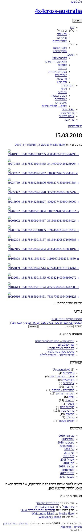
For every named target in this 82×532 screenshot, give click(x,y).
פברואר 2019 (66, 435)
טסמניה (62, 64)
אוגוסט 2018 (66, 445)
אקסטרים (61, 102)
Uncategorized (61, 369)
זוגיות (64, 88)
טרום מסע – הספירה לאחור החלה (54, 341)
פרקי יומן (61, 37)
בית (72, 27)
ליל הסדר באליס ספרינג (60, 348)
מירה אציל (68, 506)
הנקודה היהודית (57, 71)
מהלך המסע (60, 51)
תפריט (77, 20)
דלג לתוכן (76, 1)
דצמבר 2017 (67, 473)
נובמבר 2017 (66, 476)
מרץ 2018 (68, 463)
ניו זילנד (62, 68)
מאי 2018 (68, 456)
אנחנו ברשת (60, 41)
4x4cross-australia (58, 10)
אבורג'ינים (61, 75)
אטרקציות (61, 99)
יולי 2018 (69, 449)
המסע (71, 54)
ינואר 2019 (68, 439)
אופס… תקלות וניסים (54, 106)
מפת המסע (68, 109)
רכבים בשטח (59, 95)
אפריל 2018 (67, 459)
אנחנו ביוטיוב (66, 116)
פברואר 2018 (66, 466)
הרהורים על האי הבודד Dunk (38, 510)
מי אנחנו (62, 34)
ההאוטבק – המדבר (55, 61)
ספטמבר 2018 (66, 442)
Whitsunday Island (43, 513)
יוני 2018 (69, 452)
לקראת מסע (59, 58)
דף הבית (69, 386)
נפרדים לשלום (66, 344)
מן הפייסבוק (67, 112)
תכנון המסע (60, 47)
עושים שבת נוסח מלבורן (60, 351)
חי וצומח (62, 78)
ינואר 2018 (68, 469)
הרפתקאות (67, 85)
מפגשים (62, 92)
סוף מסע (62, 82)
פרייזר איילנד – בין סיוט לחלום (57, 355)
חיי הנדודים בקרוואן (47, 503)
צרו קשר (69, 119)
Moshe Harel (57, 144)
